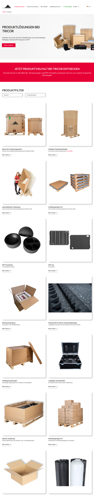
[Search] (79, 6)
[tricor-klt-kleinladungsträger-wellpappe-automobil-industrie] (70, 392)
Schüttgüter (70, 151)
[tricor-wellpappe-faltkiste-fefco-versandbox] (24, 450)
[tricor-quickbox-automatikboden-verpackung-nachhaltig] (24, 161)
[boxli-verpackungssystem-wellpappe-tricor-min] (24, 103)
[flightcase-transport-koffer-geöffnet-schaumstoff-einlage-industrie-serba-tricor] (70, 335)
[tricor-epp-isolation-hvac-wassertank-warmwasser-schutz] (70, 450)
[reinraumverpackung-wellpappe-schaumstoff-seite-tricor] (24, 277)
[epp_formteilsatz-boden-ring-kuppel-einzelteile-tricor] (24, 219)
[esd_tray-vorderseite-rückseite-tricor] (70, 219)
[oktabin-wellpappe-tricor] (70, 103)
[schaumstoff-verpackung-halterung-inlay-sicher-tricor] (70, 277)
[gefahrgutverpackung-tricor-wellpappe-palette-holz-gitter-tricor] (24, 335)
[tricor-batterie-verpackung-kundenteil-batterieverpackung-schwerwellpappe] (24, 392)
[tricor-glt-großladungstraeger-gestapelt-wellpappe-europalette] (70, 161)
